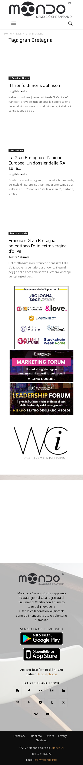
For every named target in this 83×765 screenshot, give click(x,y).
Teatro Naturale (18, 233)
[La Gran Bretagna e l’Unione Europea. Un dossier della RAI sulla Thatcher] (41, 136)
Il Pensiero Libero (19, 78)
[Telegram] (40, 702)
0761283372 (44, 754)
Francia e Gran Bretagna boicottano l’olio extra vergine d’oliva (38, 246)
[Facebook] (29, 691)
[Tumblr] (52, 702)
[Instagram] (52, 690)
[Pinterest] (17, 702)
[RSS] (29, 702)
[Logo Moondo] (40, 10)
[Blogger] (17, 691)
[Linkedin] (63, 691)
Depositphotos (47, 674)
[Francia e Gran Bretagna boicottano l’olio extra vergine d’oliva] (41, 219)
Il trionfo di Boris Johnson (34, 85)
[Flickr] (40, 691)
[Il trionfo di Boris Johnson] (41, 64)
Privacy (62, 736)
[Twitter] (63, 702)
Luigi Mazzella (18, 91)
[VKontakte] (35, 714)
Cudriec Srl (57, 748)
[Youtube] (47, 714)
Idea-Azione (16, 150)
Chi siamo (41, 740)
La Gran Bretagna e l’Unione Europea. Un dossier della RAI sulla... (38, 163)
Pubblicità (36, 736)
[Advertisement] (41, 521)
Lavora (50, 736)
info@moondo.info (45, 760)
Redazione (19, 736)
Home (8, 33)
